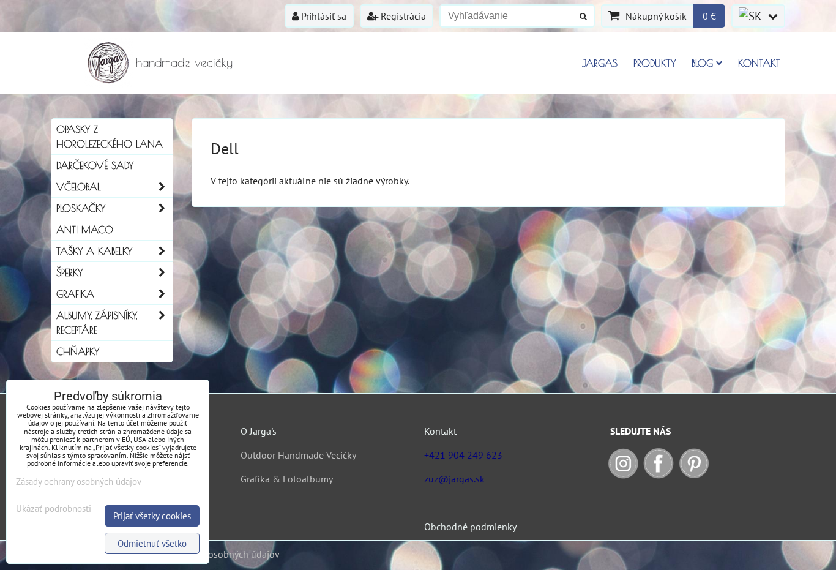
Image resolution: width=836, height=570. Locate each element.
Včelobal (78, 186)
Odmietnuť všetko (152, 543)
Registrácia (402, 16)
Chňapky (77, 351)
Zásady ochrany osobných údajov (211, 554)
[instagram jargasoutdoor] (623, 475)
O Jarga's (259, 431)
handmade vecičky (184, 62)
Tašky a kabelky (94, 251)
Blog (702, 63)
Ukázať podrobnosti (53, 509)
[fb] (658, 475)
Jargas (600, 63)
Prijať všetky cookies (152, 516)
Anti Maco (84, 229)
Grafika (75, 293)
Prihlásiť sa (322, 16)
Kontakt (759, 63)
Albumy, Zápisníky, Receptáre (96, 323)
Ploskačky (80, 208)
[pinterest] (694, 475)
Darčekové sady (94, 165)
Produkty (654, 63)
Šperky (69, 272)
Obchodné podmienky (470, 526)
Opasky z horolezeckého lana (109, 136)
